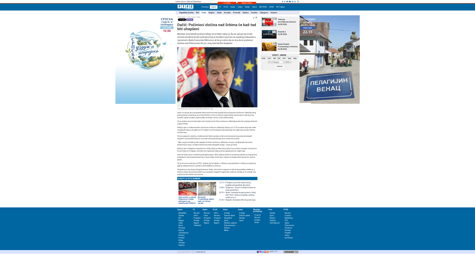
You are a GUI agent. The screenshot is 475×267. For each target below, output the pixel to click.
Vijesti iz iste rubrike (189, 178)
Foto (270, 210)
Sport (254, 7)
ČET (279, 58)
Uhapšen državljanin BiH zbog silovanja (237, 200)
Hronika (227, 13)
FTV (276, 252)
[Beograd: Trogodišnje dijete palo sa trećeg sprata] (207, 188)
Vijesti (213, 7)
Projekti (288, 233)
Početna (205, 7)
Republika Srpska (186, 13)
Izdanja (257, 220)
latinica (189, 1)
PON (263, 58)
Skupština (228, 218)
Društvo (254, 13)
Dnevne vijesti (229, 215)
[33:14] (269, 34)
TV (220, 7)
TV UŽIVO (227, 3)
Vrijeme (274, 13)
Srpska (272, 213)
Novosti (197, 213)
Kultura (246, 13)
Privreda (236, 13)
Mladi (226, 230)
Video (240, 7)
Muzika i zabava (230, 223)
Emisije (196, 220)
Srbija (203, 13)
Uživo (196, 215)
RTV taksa (280, 7)
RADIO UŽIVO (247, 3)
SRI (274, 58)
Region (211, 13)
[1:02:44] (269, 22)
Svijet (219, 13)
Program (197, 218)
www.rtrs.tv (200, 252)
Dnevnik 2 (282, 32)
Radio (233, 7)
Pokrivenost (289, 225)
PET (284, 58)
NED (295, 58)
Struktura (288, 228)
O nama (257, 215)
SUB (289, 58)
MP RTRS (263, 7)
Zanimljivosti (183, 233)
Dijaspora (264, 13)
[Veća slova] (256, 17)
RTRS (271, 7)
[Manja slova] (254, 17)
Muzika (242, 218)
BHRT (272, 252)
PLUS (226, 7)
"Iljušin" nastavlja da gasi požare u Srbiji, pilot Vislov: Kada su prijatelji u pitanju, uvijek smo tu (237, 194)
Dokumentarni (229, 225)
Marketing (289, 218)
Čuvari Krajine (283, 44)
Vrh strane (289, 252)
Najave (196, 223)
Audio (247, 7)
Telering (281, 19)
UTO (269, 58)
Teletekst (197, 225)
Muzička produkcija (257, 210)
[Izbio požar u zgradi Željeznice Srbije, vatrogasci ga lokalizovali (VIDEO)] (187, 188)
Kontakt (288, 230)
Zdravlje (181, 243)
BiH (197, 13)
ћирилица (197, 1)
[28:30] (269, 47)
